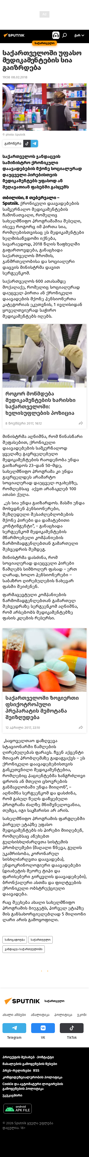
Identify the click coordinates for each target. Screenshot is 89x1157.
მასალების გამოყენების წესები (29, 1064)
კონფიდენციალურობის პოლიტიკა (32, 1077)
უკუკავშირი (12, 1095)
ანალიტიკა (40, 1015)
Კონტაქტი (45, 1057)
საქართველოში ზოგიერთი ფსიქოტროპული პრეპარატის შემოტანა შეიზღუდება (42, 708)
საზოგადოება (15, 940)
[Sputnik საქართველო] (14, 37)
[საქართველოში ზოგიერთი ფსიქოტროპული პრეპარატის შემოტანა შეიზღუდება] (44, 660)
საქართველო (40, 940)
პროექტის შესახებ (18, 1057)
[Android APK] (17, 1109)
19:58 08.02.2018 (14, 77)
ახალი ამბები (14, 1015)
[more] (81, 423)
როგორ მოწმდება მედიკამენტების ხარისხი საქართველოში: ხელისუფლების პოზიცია (40, 403)
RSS (36, 1070)
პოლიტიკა (63, 1015)
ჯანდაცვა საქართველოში (24, 949)
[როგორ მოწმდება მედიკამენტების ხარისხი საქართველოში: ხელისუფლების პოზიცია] (44, 356)
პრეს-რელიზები (16, 1070)
